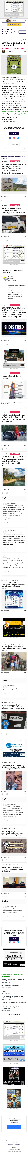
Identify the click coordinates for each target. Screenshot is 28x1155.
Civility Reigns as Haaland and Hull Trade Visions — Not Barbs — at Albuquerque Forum (13, 767)
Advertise (14, 1127)
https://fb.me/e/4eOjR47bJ (18, 114)
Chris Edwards (9, 51)
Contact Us (10, 1144)
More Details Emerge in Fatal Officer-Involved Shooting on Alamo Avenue (13, 210)
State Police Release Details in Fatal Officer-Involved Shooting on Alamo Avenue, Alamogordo (13, 418)
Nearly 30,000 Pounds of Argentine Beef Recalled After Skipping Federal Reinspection (12, 707)
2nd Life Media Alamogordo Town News (12, 402)
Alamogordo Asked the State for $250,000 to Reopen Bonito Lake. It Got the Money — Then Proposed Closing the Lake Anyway (13, 168)
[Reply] (7, 148)
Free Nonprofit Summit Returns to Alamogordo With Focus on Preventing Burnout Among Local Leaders (13, 647)
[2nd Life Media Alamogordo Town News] (12, 20)
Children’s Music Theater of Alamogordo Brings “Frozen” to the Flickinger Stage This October (13, 585)
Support (22, 32)
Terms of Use (10, 1151)
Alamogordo (4, 161)
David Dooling (5, 403)
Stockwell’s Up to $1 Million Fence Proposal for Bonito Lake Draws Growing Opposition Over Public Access (13, 461)
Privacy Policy (17, 1151)
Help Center (17, 1144)
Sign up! (14, 133)
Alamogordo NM (22, 40)
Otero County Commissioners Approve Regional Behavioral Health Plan (12, 869)
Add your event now (14, 1014)
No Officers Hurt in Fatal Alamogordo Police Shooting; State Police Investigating (12, 833)
